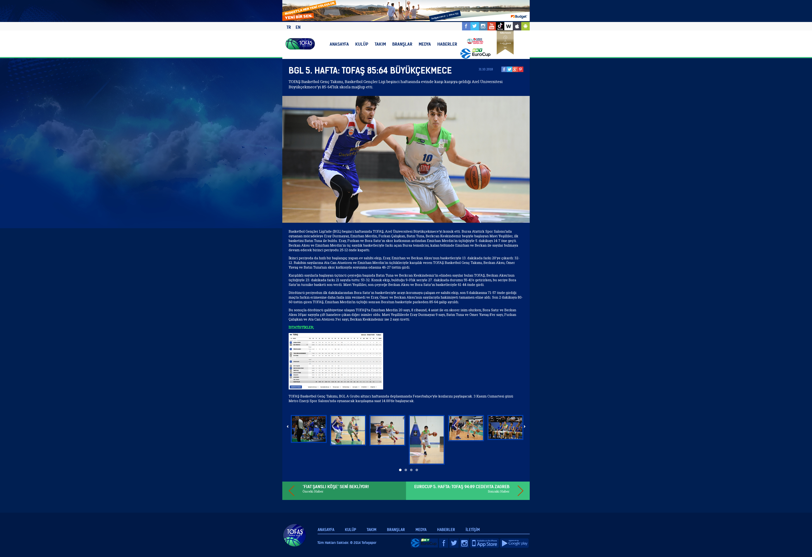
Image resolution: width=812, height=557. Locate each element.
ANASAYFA (339, 44)
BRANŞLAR (402, 44)
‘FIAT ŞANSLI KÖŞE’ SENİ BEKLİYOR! (336, 486)
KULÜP (361, 44)
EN (298, 27)
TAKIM (380, 44)
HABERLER (447, 44)
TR (289, 27)
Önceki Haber (313, 491)
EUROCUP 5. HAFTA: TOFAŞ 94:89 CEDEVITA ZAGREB (461, 486)
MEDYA (425, 44)
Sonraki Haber (498, 491)
